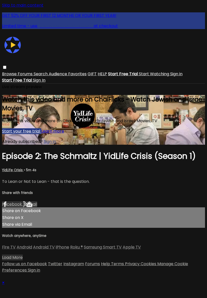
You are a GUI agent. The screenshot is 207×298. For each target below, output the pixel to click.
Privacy (133, 264)
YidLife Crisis (13, 170)
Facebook (12, 204)
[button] (4, 67)
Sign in (176, 74)
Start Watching (154, 74)
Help (106, 264)
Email (32, 204)
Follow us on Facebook (24, 264)
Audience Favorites (68, 74)
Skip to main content (22, 5)
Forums (26, 74)
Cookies (149, 264)
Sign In (39, 80)
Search (41, 74)
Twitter (55, 264)
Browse (10, 74)
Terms (118, 264)
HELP (102, 74)
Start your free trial (21, 131)
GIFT (92, 74)
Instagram (73, 264)
